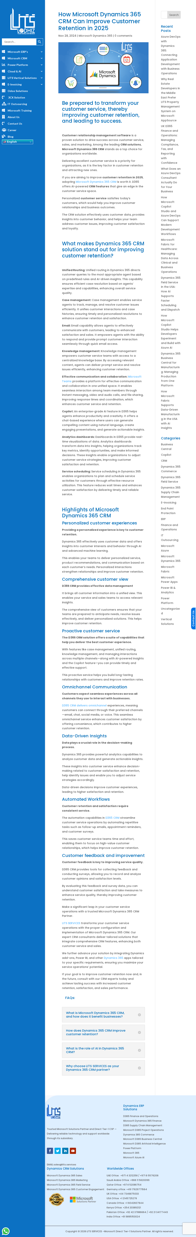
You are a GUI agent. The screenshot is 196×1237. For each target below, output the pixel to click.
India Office (113, 1216)
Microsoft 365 (131, 1152)
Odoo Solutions (18, 91)
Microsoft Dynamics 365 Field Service (68, 1184)
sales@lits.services (65, 1164)
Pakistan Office (116, 1212)
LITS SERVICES (71, 923)
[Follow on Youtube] (73, 1151)
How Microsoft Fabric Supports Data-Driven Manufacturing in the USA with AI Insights (170, 409)
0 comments (123, 36)
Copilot (166, 455)
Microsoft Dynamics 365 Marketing (67, 1180)
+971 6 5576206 (149, 1175)
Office (125, 1180)
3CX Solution (16, 97)
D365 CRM (112, 818)
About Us (14, 117)
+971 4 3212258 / (130, 1175)
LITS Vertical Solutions (22, 77)
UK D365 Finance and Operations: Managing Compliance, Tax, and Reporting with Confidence (170, 144)
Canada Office (115, 1203)
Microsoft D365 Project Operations (143, 1130)
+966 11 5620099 (139, 1180)
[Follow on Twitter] (58, 1151)
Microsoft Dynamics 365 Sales (64, 1175)
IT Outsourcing (17, 104)
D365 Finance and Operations (140, 1116)
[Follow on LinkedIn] (65, 1151)
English (11, 141)
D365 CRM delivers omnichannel (84, 705)
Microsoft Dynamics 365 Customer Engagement (75, 1189)
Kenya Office (114, 1207)
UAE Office (113, 1175)
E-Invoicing (168, 502)
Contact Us (15, 123)
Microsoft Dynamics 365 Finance (142, 1120)
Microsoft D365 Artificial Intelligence (144, 1143)
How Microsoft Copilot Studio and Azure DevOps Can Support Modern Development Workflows (170, 215)
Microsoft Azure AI (133, 1157)
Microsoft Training (20, 110)
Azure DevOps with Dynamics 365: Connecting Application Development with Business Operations (170, 55)
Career (12, 130)
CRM (164, 461)
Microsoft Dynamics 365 (95, 36)
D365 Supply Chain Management (142, 1125)
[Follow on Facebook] (50, 1151)
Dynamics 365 (113, 958)
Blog (10, 136)
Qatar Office (114, 1184)
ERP (163, 519)
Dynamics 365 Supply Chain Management (170, 492)
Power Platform (18, 64)
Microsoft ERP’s (18, 51)
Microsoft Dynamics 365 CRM (96, 182)
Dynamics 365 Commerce (138, 1134)
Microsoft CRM (17, 58)
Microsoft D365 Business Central (142, 1139)
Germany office (116, 1189)
